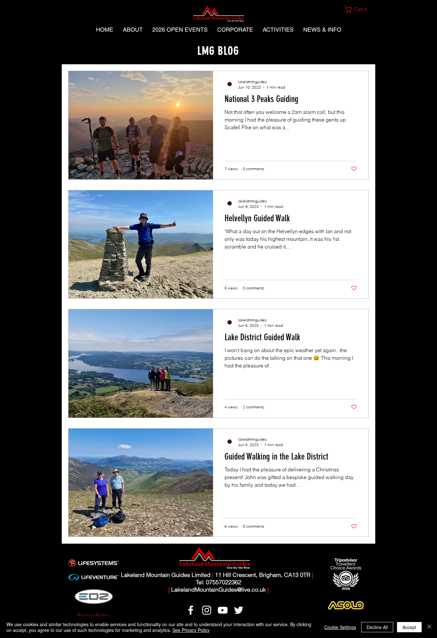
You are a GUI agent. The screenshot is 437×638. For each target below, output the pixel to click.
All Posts (78, 51)
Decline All (377, 627)
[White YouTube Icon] (223, 610)
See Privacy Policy (191, 630)
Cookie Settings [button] (340, 627)
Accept (409, 627)
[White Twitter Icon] (239, 610)
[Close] (429, 627)
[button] (358, 9)
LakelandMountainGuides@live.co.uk (218, 589)
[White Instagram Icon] (207, 610)
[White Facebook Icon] (191, 610)
